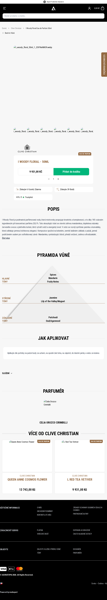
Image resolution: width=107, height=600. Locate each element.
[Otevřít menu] (23, 8)
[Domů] (53, 8)
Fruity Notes (53, 281)
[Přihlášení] (89, 8)
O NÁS (39, 508)
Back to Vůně (10, 33)
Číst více (6, 238)
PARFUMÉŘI (77, 553)
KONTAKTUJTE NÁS (44, 515)
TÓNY (39, 553)
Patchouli (53, 317)
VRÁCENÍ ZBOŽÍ (42, 534)
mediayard (13, 592)
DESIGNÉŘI (77, 549)
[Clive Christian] (27, 148)
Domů (4, 28)
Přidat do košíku (71, 171)
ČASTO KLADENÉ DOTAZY (82, 534)
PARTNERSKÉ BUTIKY (80, 514)
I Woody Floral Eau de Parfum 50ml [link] (39, 28)
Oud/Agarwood (53, 321)
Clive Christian (16, 28)
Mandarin (53, 278)
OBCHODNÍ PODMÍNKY (45, 511)
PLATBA (40, 530)
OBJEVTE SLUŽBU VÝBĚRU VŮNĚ (49, 549)
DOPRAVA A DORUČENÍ (81, 530)
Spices (53, 274)
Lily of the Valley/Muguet (53, 301)
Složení (5, 373)
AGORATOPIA (7, 575)
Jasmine (53, 297)
